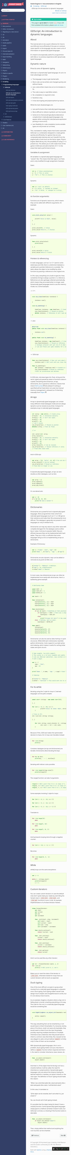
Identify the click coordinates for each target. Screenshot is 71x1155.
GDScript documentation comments (14, 100)
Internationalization (8, 54)
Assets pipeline (7, 43)
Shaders (5, 122)
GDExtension (8, 117)
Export (5, 48)
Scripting (5, 81)
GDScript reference (10, 90)
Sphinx (39, 1150)
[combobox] (13, 10)
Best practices (7, 26)
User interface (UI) (8, 125)
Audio (4, 45)
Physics (5, 70)
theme (49, 1150)
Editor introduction (8, 29)
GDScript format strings (11, 111)
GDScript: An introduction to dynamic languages (13, 93)
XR (3, 128)
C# (5, 114)
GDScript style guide (11, 103)
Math (4, 59)
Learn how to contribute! (59, 13)
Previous (36, 1135)
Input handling (7, 57)
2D (3, 34)
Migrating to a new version (11, 32)
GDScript (7, 87)
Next (62, 1135)
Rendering (6, 79)
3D (3, 37)
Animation (6, 40)
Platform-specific (8, 73)
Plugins (5, 76)
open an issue (58, 25)
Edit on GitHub (61, 10)
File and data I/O (8, 51)
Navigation (6, 62)
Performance (6, 68)
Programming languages (11, 84)
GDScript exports (10, 97)
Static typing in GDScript (11, 105)
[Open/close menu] (1, 26)
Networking (6, 65)
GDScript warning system (12, 108)
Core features (7, 120)
